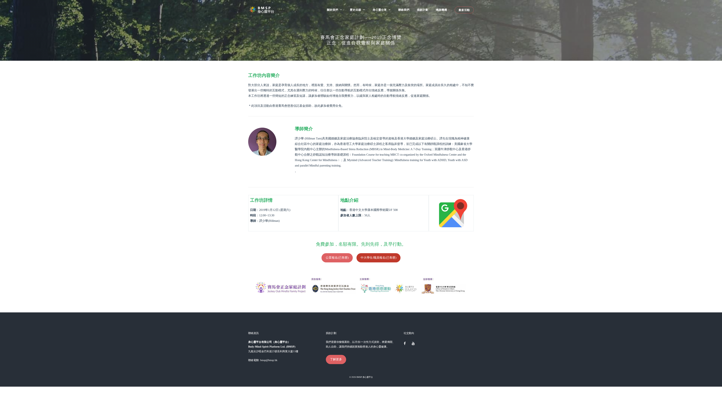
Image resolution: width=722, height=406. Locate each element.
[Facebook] (405, 344)
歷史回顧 (355, 9)
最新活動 (464, 9)
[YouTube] (413, 344)
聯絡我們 (404, 9)
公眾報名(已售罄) (337, 257)
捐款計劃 (422, 9)
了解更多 (336, 359)
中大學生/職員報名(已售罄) (378, 257)
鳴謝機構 (441, 9)
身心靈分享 (380, 9)
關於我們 (332, 9)
